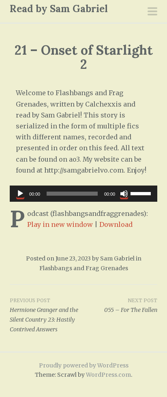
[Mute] (124, 194)
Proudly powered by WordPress (83, 365)
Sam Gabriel (117, 258)
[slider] (142, 193)
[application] (83, 194)
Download (116, 224)
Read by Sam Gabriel (59, 8)
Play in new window (60, 224)
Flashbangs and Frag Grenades (83, 268)
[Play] (20, 194)
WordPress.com (108, 374)
